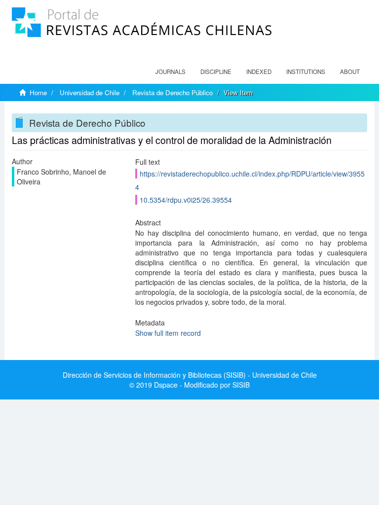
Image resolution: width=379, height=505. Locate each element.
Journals (170, 71)
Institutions (305, 71)
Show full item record (168, 333)
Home (38, 92)
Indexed (258, 71)
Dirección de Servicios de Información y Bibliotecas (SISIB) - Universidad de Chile (190, 375)
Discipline (215, 71)
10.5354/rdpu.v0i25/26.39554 (186, 200)
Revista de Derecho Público (172, 92)
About (350, 71)
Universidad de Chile (89, 92)
